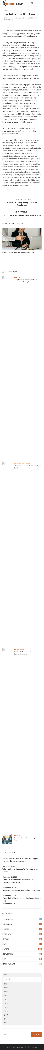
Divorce (21, 929)
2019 (6, 1007)
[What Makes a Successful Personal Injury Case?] (7, 553)
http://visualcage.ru (28, 36)
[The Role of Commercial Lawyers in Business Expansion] (7, 739)
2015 (6, 1023)
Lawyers (8, 10)
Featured (20, 649)
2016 (6, 1019)
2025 (6, 984)
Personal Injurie (23, 463)
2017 (6, 1015)
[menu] (38, 2)
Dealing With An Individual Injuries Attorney (22, 215)
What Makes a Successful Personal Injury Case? (20, 870)
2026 (6, 974)
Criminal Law (21, 924)
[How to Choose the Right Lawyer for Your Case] (22, 239)
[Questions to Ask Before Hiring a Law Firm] (7, 839)
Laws (18, 277)
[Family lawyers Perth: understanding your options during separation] (7, 367)
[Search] (32, 3)
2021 (6, 999)
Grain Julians (18, 18)
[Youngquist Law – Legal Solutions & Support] (12, 3)
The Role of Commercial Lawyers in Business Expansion (17, 880)
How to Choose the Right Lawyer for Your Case (18, 252)
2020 (6, 1003)
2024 (6, 988)
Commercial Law (21, 919)
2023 (6, 991)
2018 (6, 1011)
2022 (6, 995)
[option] (22, 241)
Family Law (21, 934)
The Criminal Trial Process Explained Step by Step (22, 899)
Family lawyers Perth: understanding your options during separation (20, 859)
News (21, 959)
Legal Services (21, 954)
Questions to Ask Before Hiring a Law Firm (21, 890)
